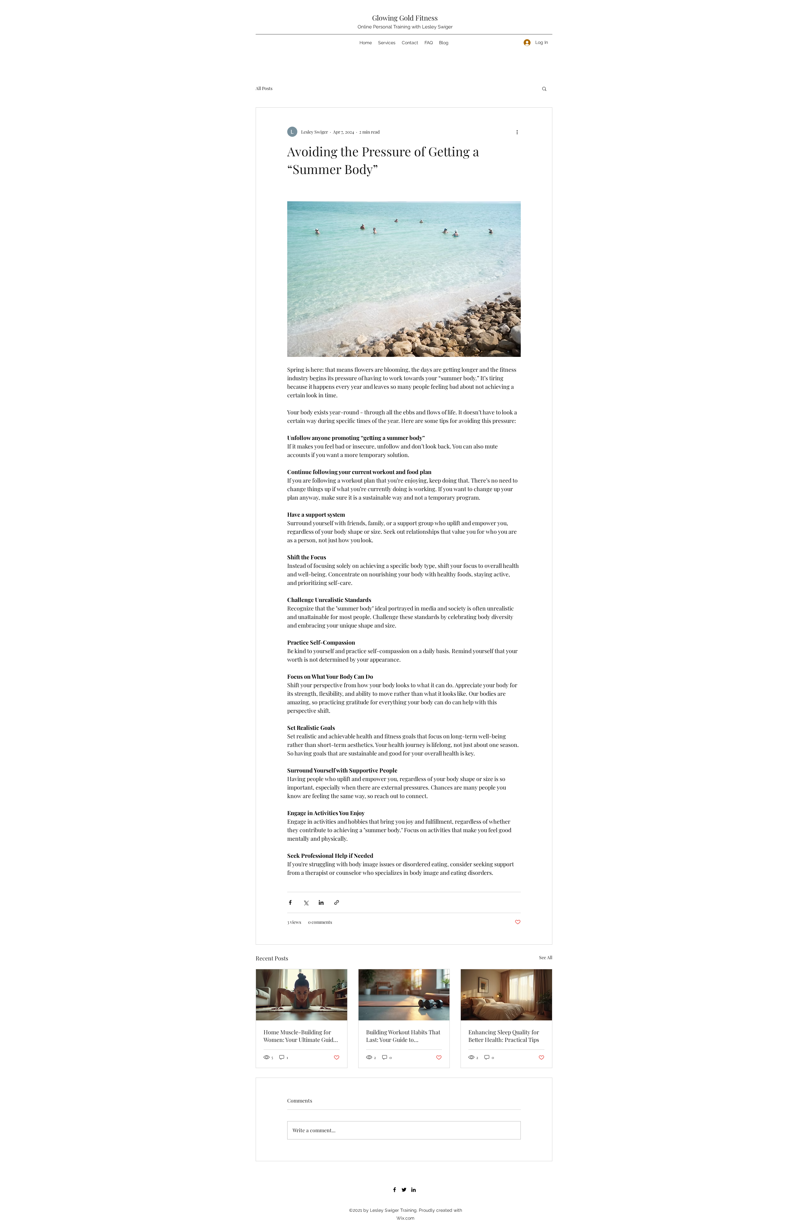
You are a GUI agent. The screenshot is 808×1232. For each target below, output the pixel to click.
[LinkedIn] (413, 1190)
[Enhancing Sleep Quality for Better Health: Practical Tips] (506, 994)
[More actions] (517, 131)
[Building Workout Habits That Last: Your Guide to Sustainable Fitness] (404, 994)
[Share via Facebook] (290, 902)
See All (545, 957)
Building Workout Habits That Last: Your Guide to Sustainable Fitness (403, 1035)
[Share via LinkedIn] (321, 902)
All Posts (264, 88)
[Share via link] (337, 902)
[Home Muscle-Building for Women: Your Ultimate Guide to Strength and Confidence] (301, 994)
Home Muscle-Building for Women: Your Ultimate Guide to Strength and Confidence (300, 1035)
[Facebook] (394, 1190)
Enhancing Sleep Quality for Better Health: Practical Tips (503, 1035)
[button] (544, 88)
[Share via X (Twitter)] (306, 902)
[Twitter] (404, 1190)
